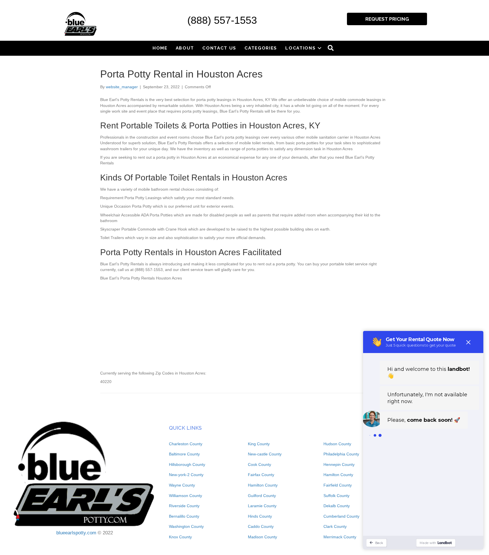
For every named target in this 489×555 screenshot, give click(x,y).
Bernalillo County (184, 516)
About (185, 48)
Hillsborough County (187, 464)
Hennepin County (339, 464)
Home (160, 48)
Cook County (259, 464)
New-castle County (265, 454)
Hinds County (260, 516)
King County (259, 444)
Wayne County (182, 485)
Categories (260, 48)
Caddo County (261, 526)
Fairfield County (337, 485)
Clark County (335, 526)
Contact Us (219, 48)
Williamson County (185, 495)
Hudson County (337, 444)
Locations (300, 48)
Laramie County (262, 506)
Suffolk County (336, 495)
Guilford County (262, 495)
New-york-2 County (186, 474)
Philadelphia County (341, 454)
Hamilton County (263, 485)
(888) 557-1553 (222, 20)
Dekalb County (336, 506)
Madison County (262, 537)
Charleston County (185, 444)
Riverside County (184, 506)
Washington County (186, 526)
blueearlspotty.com (76, 532)
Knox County (180, 537)
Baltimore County (184, 454)
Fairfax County (261, 474)
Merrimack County (339, 537)
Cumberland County (341, 516)
